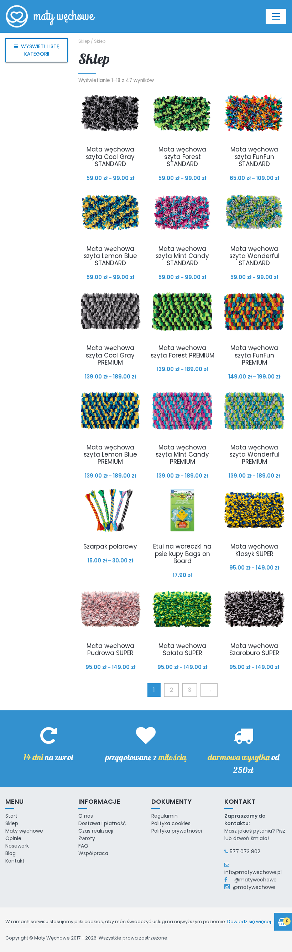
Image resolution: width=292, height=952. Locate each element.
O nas (85, 815)
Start (11, 815)
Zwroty (86, 838)
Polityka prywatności (176, 830)
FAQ (83, 845)
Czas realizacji (95, 830)
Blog (10, 853)
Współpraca (93, 853)
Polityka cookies (171, 823)
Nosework (17, 845)
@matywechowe (253, 879)
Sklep (84, 41)
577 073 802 (245, 851)
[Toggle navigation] (276, 16)
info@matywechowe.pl (253, 872)
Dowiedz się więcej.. (250, 921)
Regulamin (164, 815)
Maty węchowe (24, 830)
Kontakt (15, 860)
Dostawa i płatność (102, 823)
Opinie (13, 838)
